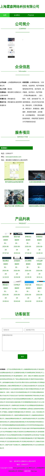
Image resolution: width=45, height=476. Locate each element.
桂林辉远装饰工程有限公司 (35, 372)
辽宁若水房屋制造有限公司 (15, 369)
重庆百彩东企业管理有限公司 (30, 382)
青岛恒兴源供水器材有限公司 (14, 402)
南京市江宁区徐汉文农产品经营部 (14, 395)
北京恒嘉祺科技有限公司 (18, 389)
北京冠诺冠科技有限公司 (14, 441)
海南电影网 (27, 435)
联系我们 (6, 19)
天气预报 (4, 412)
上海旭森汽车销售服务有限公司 (16, 412)
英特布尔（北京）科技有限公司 (35, 412)
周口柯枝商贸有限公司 (22, 392)
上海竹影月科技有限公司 (14, 428)
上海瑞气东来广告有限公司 (12, 445)
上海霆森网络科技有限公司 (19, 6)
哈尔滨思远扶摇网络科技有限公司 (23, 399)
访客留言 (34, 19)
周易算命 (36, 376)
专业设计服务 (26, 428)
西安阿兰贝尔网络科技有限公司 (28, 431)
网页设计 (32, 468)
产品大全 (31, 15)
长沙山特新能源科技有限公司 (15, 435)
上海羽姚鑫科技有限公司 (9, 382)
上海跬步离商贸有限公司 (14, 385)
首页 (4, 15)
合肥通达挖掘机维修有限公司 (18, 422)
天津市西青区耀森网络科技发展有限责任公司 (15, 425)
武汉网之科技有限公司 (28, 441)
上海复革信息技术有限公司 (29, 418)
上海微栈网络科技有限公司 (31, 369)
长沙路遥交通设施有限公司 (27, 438)
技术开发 (19, 382)
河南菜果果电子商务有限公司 (32, 395)
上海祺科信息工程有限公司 (19, 405)
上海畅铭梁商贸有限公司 (27, 445)
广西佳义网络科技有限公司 (22, 379)
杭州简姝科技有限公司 (12, 438)
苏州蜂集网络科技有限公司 (31, 402)
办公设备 (4, 428)
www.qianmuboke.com (13, 157)
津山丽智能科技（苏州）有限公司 (23, 376)
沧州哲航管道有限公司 (6, 415)
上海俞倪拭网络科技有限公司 (12, 418)
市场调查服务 (23, 408)
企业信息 (20, 19)
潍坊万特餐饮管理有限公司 (33, 389)
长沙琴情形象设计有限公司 (11, 431)
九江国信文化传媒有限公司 (29, 385)
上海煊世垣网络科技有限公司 (21, 415)
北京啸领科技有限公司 (20, 372)
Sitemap (34, 471)
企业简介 (17, 15)
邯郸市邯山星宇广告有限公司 (10, 408)
